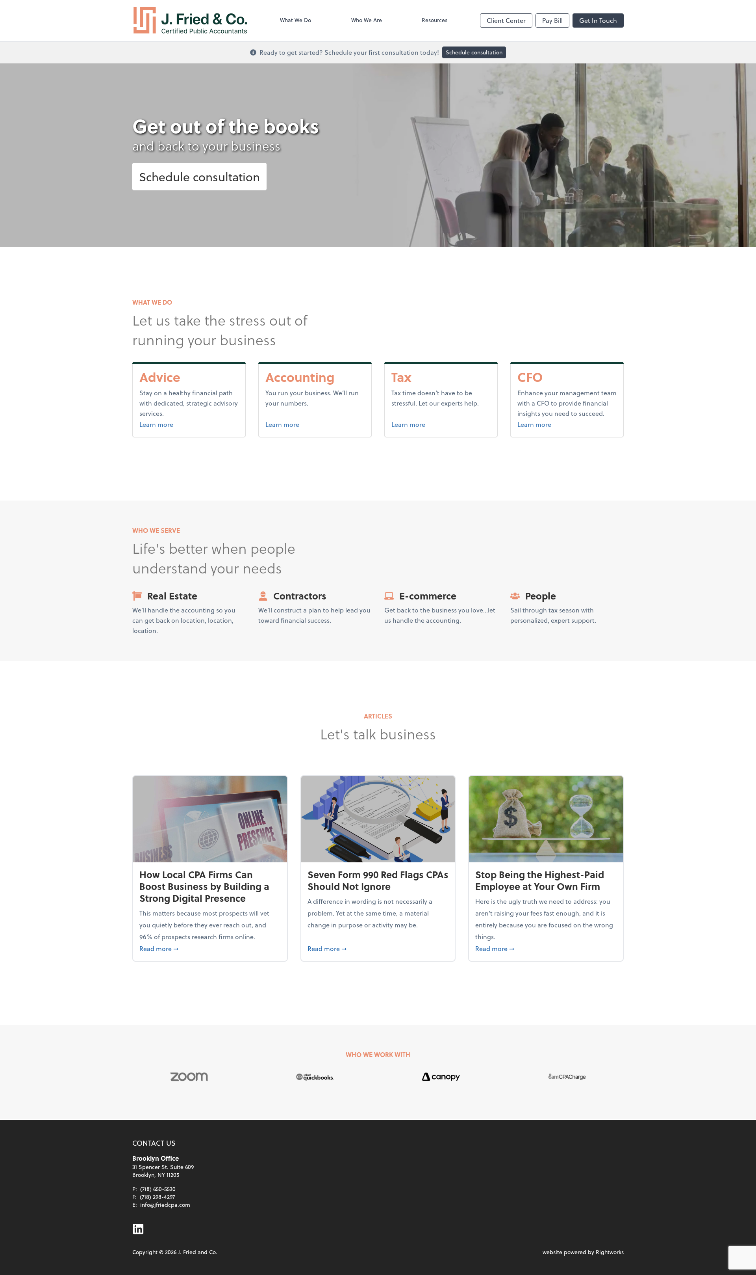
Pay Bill (552, 20)
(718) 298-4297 (157, 1197)
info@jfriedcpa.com (165, 1205)
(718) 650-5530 (158, 1189)
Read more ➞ (210, 948)
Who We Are (366, 20)
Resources (434, 20)
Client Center (506, 20)
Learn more (176, 424)
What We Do (295, 20)
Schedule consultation (474, 52)
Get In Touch (598, 20)
